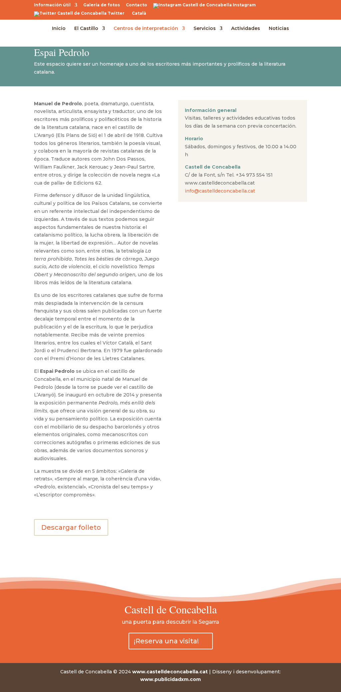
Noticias (279, 28)
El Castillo (86, 28)
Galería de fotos (101, 5)
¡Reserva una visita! (166, 641)
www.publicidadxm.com (170, 679)
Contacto (136, 5)
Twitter (116, 13)
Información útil (52, 5)
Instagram (244, 5)
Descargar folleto (71, 527)
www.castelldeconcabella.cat (170, 672)
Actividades (245, 28)
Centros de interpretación (146, 28)
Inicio (59, 28)
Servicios (204, 28)
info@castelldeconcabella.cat (220, 191)
